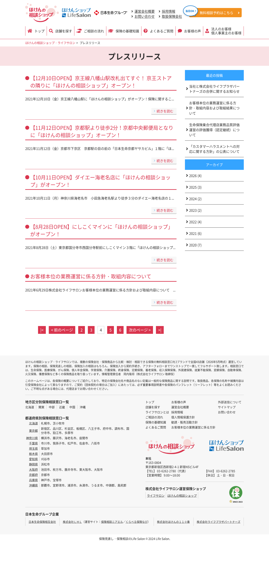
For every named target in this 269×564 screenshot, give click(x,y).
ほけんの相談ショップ (182, 495)
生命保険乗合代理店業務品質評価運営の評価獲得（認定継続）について (214, 129)
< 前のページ (62, 330)
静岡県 (33, 464)
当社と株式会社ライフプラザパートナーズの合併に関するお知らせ (214, 89)
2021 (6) (195, 233)
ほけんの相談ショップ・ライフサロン (50, 43)
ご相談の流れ (94, 30)
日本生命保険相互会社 (42, 522)
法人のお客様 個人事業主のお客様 (226, 30)
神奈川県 (32, 438)
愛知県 (33, 459)
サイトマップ (227, 407)
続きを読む (165, 111)
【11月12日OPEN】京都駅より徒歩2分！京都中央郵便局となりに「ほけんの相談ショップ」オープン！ (101, 131)
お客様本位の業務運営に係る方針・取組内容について (90, 276)
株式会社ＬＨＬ (72, 522)
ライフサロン (156, 495)
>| (159, 330)
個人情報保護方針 (183, 417)
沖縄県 (33, 485)
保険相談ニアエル (112, 522)
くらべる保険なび (137, 522)
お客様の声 (192, 30)
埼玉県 (33, 448)
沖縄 (83, 407)
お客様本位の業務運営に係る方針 (193, 427)
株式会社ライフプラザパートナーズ (218, 522)
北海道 (29, 407)
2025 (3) (195, 187)
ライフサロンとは (157, 412)
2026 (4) (195, 175)
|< (42, 330)
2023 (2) (195, 210)
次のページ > (140, 330)
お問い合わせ (144, 16)
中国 (72, 407)
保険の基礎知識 (127, 30)
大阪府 (33, 469)
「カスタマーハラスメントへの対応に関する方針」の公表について (214, 149)
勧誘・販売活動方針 (184, 422)
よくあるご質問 (161, 30)
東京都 (33, 430)
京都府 (33, 475)
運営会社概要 (144, 11)
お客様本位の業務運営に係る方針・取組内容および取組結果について (214, 108)
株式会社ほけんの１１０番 (173, 522)
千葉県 (33, 443)
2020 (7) (195, 244)
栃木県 (33, 454)
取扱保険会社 (172, 16)
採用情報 (168, 11)
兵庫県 (33, 480)
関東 (41, 407)
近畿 (62, 407)
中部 (52, 407)
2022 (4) (195, 221)
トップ (39, 30)
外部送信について (229, 402)
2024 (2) (195, 198)
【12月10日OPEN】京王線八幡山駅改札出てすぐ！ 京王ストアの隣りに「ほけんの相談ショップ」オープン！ (101, 81)
